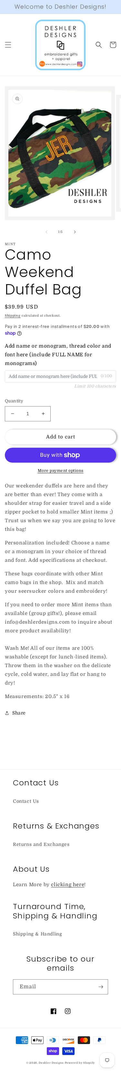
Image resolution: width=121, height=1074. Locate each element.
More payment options (61, 470)
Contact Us (26, 801)
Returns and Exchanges (41, 844)
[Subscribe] (101, 986)
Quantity (14, 400)
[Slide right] (75, 232)
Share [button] (19, 712)
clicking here (67, 884)
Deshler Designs (51, 1062)
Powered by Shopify (80, 1062)
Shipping (13, 315)
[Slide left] (46, 232)
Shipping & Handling (37, 933)
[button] (8, 45)
